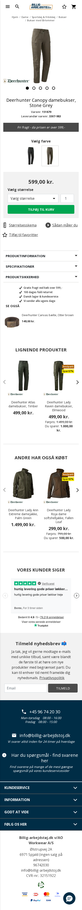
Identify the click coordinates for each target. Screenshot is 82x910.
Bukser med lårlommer (41, 20)
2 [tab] (33, 88)
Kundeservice (17, 787)
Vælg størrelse (20, 189)
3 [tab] (40, 88)
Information (17, 799)
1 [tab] (27, 88)
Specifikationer (20, 266)
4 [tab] (47, 88)
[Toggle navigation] (7, 6)
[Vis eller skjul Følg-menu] (75, 824)
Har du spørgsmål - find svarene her (44, 758)
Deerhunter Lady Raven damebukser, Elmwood (59, 406)
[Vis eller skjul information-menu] (75, 800)
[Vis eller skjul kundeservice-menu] (75, 788)
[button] (69, 898)
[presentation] (75, 382)
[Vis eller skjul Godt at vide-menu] (75, 812)
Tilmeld (63, 688)
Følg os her (15, 824)
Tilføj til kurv (41, 209)
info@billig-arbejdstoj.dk (44, 735)
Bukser (63, 17)
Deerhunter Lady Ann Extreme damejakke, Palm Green (23, 514)
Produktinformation (25, 256)
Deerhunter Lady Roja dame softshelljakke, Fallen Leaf (58, 516)
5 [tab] (53, 88)
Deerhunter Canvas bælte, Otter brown (48, 315)
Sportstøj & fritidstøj (43, 17)
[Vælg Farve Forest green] (32, 157)
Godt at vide (16, 812)
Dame (24, 17)
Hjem (15, 17)
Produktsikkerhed (22, 277)
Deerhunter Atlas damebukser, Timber (23, 404)
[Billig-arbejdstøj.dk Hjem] (41, 6)
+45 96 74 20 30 (44, 712)
